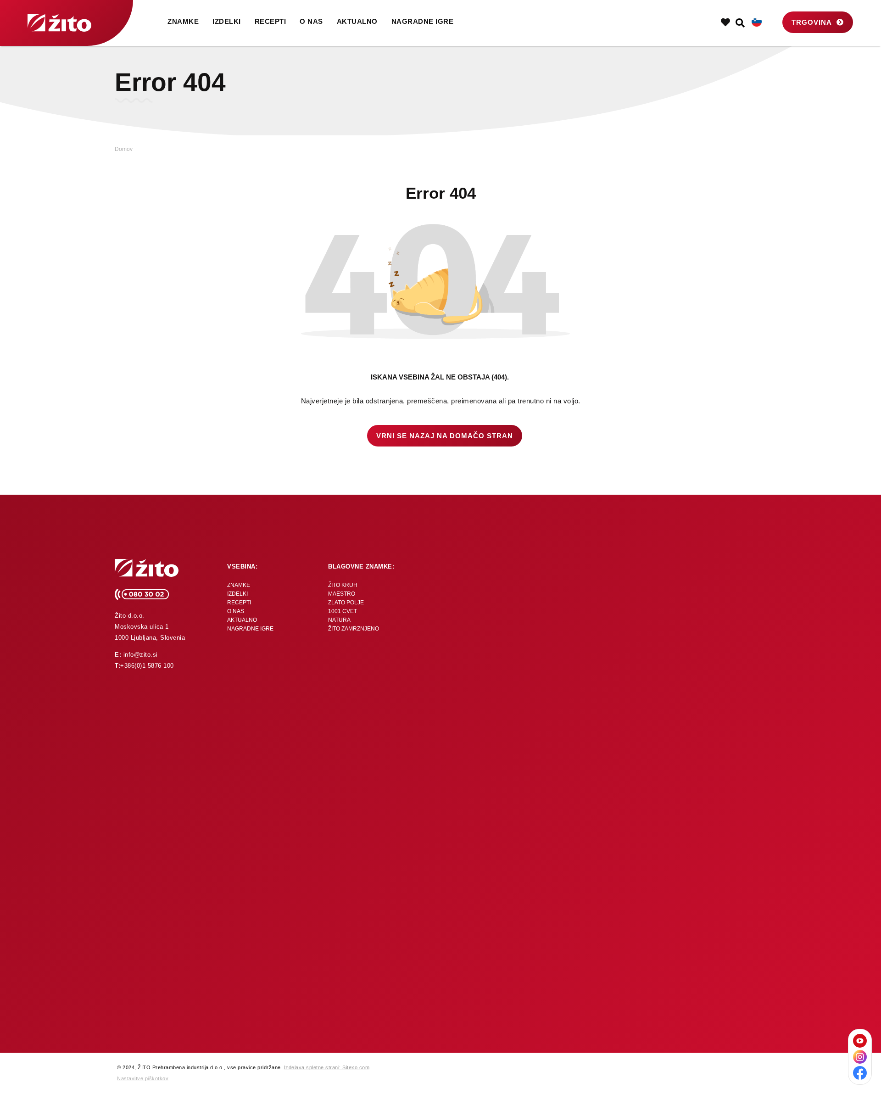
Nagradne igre (422, 21)
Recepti (270, 21)
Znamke (183, 21)
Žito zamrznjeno (353, 628)
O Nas (311, 21)
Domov (124, 149)
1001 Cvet (342, 611)
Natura (339, 620)
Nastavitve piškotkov (142, 1078)
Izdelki (226, 21)
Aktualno (357, 21)
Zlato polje (346, 602)
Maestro (341, 594)
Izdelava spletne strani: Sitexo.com (327, 1067)
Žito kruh (342, 585)
